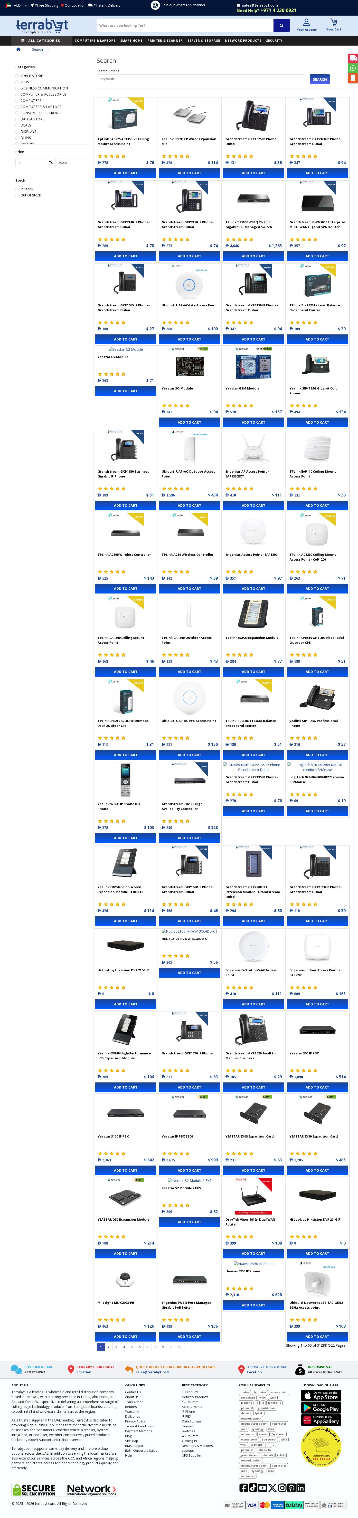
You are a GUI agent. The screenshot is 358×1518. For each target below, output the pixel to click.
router (244, 1392)
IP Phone (188, 1411)
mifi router (247, 1434)
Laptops (188, 1450)
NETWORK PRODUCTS (243, 41)
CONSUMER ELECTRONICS (42, 112)
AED (17, 5)
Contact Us (133, 1392)
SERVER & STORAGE (204, 41)
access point (279, 1392)
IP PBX (186, 1416)
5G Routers (190, 1402)
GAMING (27, 143)
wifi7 (273, 1397)
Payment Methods (138, 1431)
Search (37, 49)
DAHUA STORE (32, 119)
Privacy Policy (135, 1421)
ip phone (246, 1402)
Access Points (192, 1406)
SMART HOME (131, 41)
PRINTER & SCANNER (165, 41)
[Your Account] (307, 23)
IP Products (190, 1392)
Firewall (187, 1426)
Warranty (132, 1411)
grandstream (266, 1408)
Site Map (131, 1441)
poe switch (247, 1397)
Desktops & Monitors (197, 1445)
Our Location (75, 5)
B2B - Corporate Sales (141, 1450)
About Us (132, 1397)
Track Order (134, 1402)
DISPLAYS (28, 131)
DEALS (25, 125)
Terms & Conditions (139, 1426)
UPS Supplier (191, 1455)
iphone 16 (246, 1408)
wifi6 (262, 1397)
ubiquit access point (254, 1423)
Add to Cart (126, 173)
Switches (188, 1431)
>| (180, 1347)
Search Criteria (108, 71)
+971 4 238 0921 (266, 10)
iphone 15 (274, 1402)
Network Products (195, 1397)
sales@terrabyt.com (152, 1372)
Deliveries (132, 1416)
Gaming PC (190, 1441)
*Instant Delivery (107, 5)
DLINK (25, 137)
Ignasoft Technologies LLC (69, 1511)
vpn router (279, 1423)
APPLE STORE (31, 75)
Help (128, 1455)
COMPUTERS (30, 100)
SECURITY (274, 41)
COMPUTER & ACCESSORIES (43, 94)
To (51, 162)
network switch (250, 1418)
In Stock (26, 189)
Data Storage (191, 1421)
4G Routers (190, 1436)
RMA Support (134, 1445)
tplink (259, 1413)
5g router (260, 1392)
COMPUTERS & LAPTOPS (95, 41)
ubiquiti (245, 1413)
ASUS (24, 81)
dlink (271, 1429)
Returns (131, 1406)
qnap (243, 1429)
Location (84, 1372)
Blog (128, 1436)
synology (258, 1429)
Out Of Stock (30, 195)
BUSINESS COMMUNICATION (44, 88)
